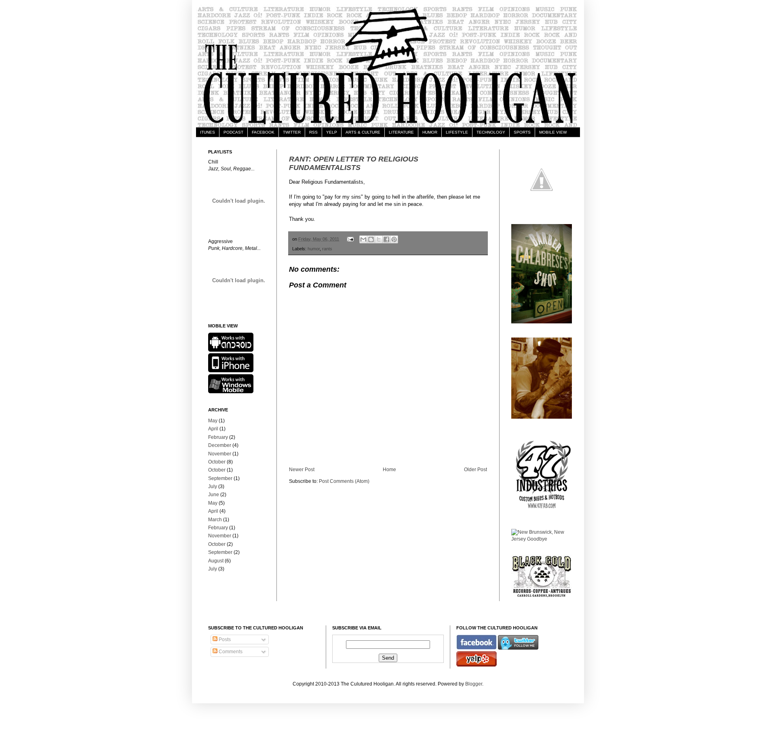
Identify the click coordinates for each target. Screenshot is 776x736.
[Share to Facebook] (386, 239)
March (215, 519)
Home (389, 469)
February (218, 437)
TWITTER (292, 132)
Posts (224, 639)
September (220, 478)
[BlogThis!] (371, 239)
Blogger (473, 684)
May (212, 421)
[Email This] (363, 239)
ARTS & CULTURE (363, 132)
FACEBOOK (263, 132)
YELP (331, 132)
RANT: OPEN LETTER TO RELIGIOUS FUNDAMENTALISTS (353, 163)
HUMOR (429, 132)
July (212, 486)
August (216, 561)
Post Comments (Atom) (344, 481)
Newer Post (301, 469)
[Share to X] (379, 239)
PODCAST (233, 132)
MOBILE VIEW (553, 132)
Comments (229, 651)
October (217, 462)
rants (327, 248)
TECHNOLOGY (491, 132)
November (219, 454)
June (213, 494)
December (219, 445)
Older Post (475, 469)
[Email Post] (350, 239)
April (213, 429)
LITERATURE (401, 132)
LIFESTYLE (457, 132)
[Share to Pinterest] (394, 239)
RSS (313, 132)
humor (314, 248)
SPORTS (522, 132)
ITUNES (207, 132)
